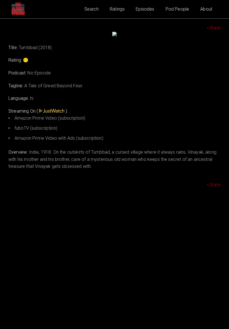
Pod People (177, 9)
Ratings (117, 9)
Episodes (145, 9)
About (206, 9)
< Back (214, 27)
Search (91, 9)
